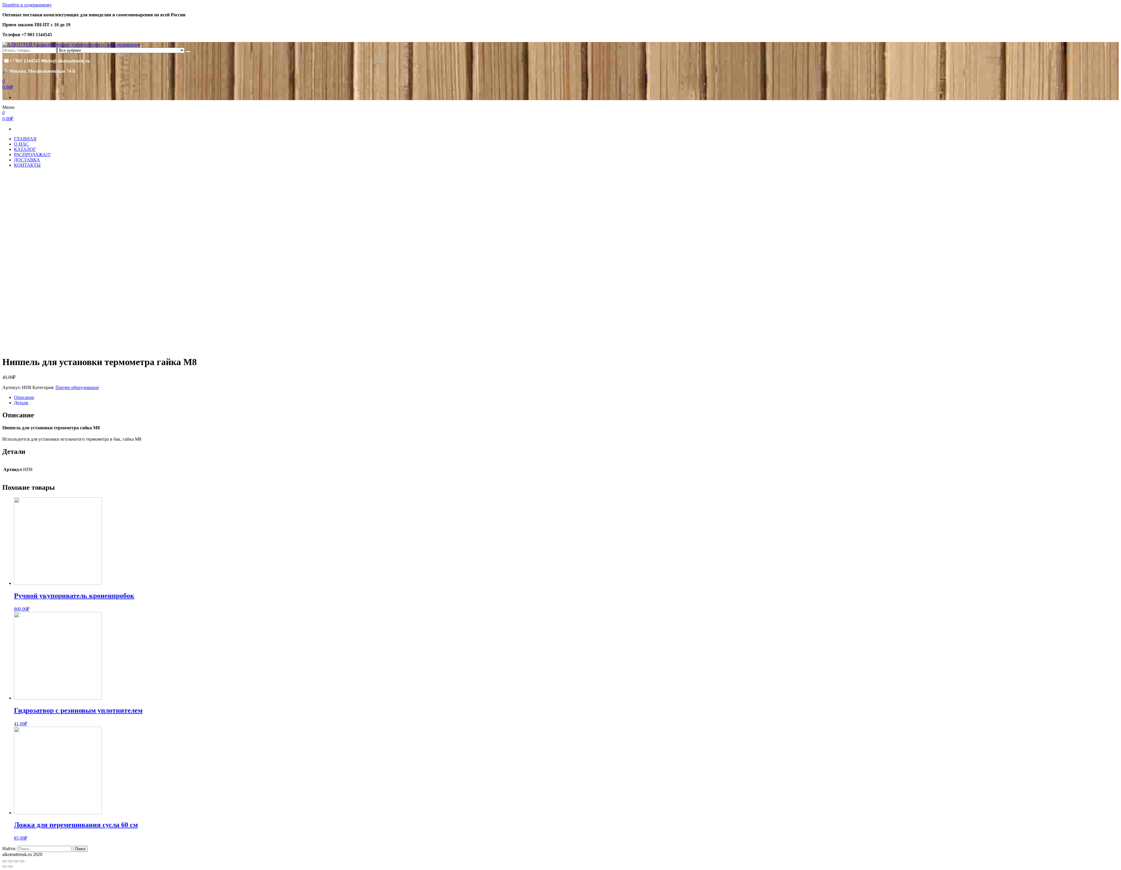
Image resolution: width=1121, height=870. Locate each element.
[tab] (566, 397)
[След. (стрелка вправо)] (10, 866)
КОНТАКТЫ (27, 165)
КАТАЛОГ (25, 149)
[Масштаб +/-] (22, 861)
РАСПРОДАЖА (32, 154)
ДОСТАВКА (27, 159)
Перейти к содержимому (27, 4)
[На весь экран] (16, 861)
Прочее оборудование (77, 387)
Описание (24, 397)
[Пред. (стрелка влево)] (4, 866)
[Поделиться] (10, 861)
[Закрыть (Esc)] (4, 861)
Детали (21, 402)
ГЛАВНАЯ (25, 138)
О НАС (21, 144)
